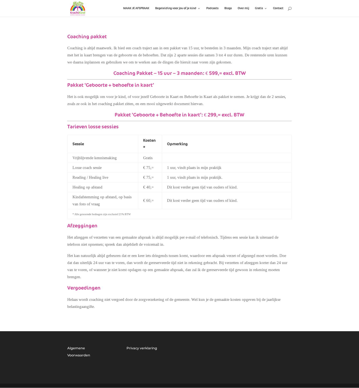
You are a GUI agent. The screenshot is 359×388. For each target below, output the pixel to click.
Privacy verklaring (142, 348)
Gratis (259, 8)
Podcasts (212, 8)
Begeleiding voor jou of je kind (175, 8)
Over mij (243, 8)
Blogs (228, 8)
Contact (278, 8)
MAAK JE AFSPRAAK (136, 8)
